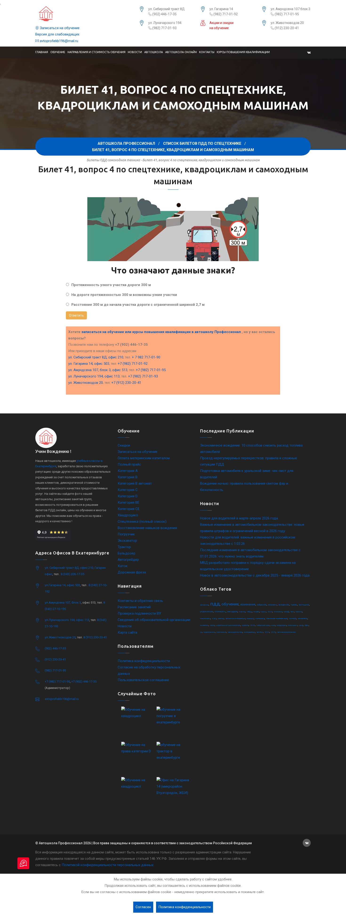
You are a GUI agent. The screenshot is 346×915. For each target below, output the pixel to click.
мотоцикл (304, 605)
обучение (230, 604)
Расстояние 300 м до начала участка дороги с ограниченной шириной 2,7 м (138, 304)
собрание (261, 605)
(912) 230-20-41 (286, 28)
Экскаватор (127, 540)
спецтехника (205, 618)
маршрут (250, 618)
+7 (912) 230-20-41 (126, 383)
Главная (41, 52)
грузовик (292, 618)
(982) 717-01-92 (225, 14)
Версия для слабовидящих (57, 34)
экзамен (272, 605)
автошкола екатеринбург (235, 618)
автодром (232, 611)
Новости (135, 52)
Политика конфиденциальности (144, 661)
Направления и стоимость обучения (96, 52)
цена (301, 625)
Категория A (128, 471)
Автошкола (153, 52)
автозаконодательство (286, 632)
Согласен (143, 907)
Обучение (57, 52)
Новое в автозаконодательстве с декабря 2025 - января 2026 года (255, 575)
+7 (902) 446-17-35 (84, 681)
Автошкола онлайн (181, 52)
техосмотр (278, 612)
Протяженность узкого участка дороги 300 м (111, 285)
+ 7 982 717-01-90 (146, 357)
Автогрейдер (128, 560)
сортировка (260, 618)
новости (299, 612)
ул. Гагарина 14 (221, 9)
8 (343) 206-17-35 (72, 574)
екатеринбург (249, 632)
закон (212, 625)
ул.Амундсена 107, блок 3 (63, 602)
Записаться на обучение (59, 28)
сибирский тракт (263, 625)
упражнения (206, 611)
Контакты (206, 52)
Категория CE (129, 509)
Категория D (127, 496)
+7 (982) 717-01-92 (133, 363)
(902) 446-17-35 (164, 14)
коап (273, 625)
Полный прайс (129, 464)
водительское (209, 632)
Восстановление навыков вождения (147, 528)
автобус (260, 632)
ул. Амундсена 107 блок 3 (290, 9)
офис (307, 625)
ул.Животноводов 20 (60, 637)
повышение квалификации (276, 618)
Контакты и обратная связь (140, 601)
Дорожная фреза (132, 572)
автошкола (204, 605)
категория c (293, 625)
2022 (270, 612)
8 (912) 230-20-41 (95, 637)
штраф (286, 612)
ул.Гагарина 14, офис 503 (62, 585)
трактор (242, 612)
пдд (215, 604)
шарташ (221, 618)
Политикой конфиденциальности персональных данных (107, 865)
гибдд (249, 612)
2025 (252, 625)
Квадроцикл (128, 515)
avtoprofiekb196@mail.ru (58, 41)
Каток (123, 566)
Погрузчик (126, 534)
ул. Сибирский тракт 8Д (166, 9)
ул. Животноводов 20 (287, 23)
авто (292, 612)
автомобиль (302, 618)
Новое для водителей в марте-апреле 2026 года (239, 518)
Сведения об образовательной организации (154, 620)
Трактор (124, 547)
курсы (263, 612)
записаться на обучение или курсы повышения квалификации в (161, 332)
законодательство (235, 632)
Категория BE (128, 502)
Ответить (76, 315)
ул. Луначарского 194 (164, 23)
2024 (267, 632)
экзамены (204, 625)
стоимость (220, 611)
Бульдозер (126, 553)
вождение (283, 605)
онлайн (256, 612)
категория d (221, 632)
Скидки (124, 445)
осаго (214, 618)
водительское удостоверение (228, 625)
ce (201, 632)
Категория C (128, 490)
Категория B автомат (135, 483)
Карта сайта (127, 632)
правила (245, 625)
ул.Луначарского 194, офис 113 (67, 620)
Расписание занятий (134, 607)
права (294, 605)
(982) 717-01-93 (164, 28)
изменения (247, 604)
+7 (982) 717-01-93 (143, 376)
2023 (273, 632)
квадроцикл (281, 625)
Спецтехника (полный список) (142, 521)
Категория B (127, 477)
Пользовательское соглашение (143, 680)
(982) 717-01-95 (286, 14)
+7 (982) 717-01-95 (151, 370)
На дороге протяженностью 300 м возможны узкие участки (124, 295)
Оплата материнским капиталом (144, 458)
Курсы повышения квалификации (243, 52)
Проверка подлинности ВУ (139, 613)
